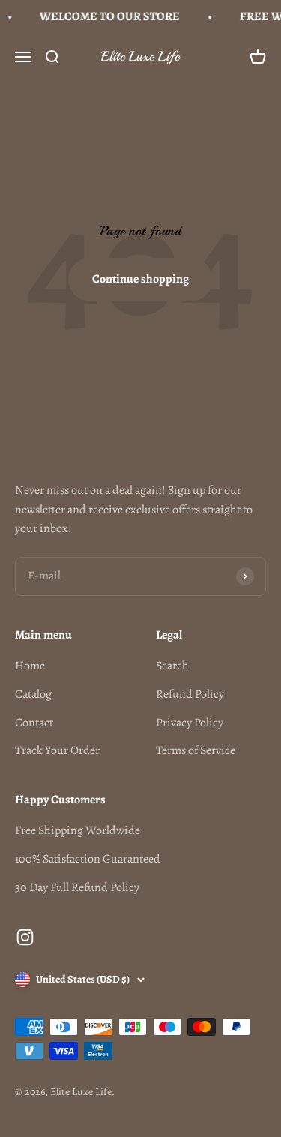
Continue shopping (140, 279)
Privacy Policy (189, 722)
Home (30, 665)
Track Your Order (57, 750)
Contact (34, 722)
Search (172, 665)
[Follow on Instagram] (25, 937)
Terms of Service (195, 750)
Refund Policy (190, 694)
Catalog (33, 694)
